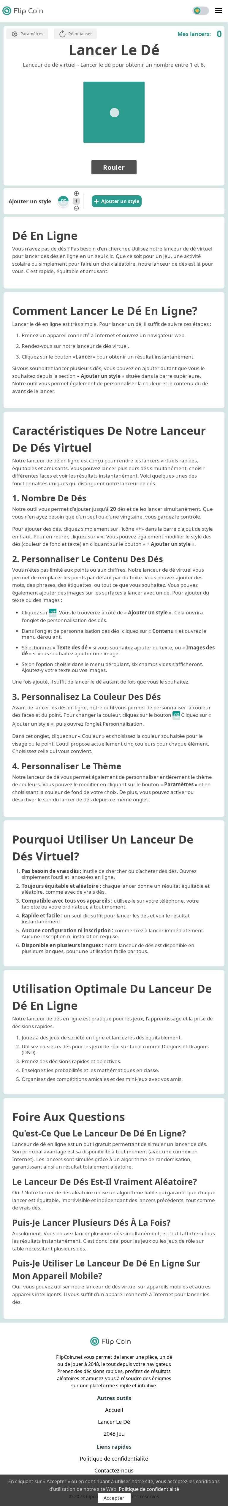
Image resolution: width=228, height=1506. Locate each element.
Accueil (114, 1409)
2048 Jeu (114, 1433)
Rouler (114, 167)
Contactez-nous (114, 1470)
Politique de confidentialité (149, 1489)
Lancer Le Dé (114, 1421)
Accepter (114, 1498)
